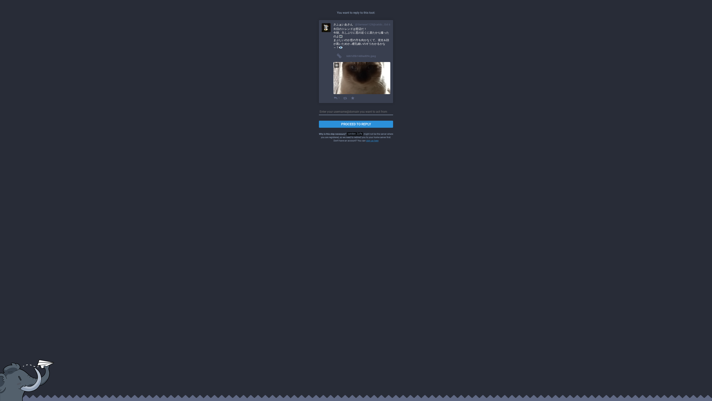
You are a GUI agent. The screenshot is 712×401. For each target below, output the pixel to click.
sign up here (372, 140)
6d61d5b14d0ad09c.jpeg (361, 56)
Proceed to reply (356, 124)
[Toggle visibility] (336, 65)
